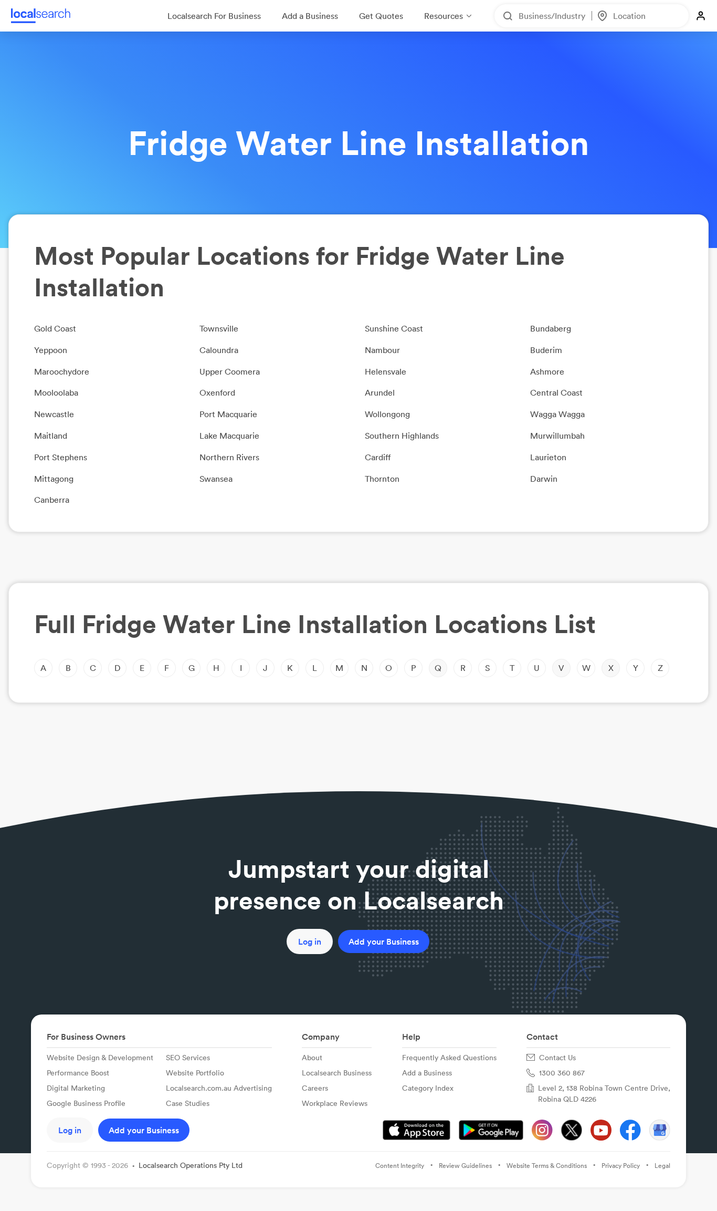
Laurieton (548, 457)
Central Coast (556, 392)
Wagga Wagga (557, 414)
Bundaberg (550, 328)
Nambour (382, 350)
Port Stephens (60, 457)
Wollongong (387, 414)
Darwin (543, 478)
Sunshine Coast (394, 328)
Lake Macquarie (229, 435)
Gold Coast (55, 328)
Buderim (546, 350)
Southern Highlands (402, 435)
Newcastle (54, 414)
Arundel (380, 392)
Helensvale (385, 371)
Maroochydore (61, 371)
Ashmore (547, 371)
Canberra (51, 499)
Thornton (382, 478)
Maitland (50, 435)
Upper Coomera (229, 371)
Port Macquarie (228, 414)
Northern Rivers (229, 457)
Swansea (216, 478)
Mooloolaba (56, 392)
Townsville (218, 328)
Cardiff (378, 457)
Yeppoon (50, 350)
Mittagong (53, 478)
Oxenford (217, 392)
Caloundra (218, 350)
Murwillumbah (557, 435)
